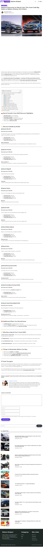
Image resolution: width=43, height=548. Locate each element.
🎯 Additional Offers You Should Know (10, 106)
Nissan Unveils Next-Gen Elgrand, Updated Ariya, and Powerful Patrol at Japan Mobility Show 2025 (28, 455)
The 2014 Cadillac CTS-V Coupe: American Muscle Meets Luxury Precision (28, 503)
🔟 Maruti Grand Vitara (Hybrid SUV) (11, 105)
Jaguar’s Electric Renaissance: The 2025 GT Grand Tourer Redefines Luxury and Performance (27, 512)
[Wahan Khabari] (5, 1)
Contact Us (34, 538)
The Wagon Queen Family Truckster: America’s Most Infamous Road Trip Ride (28, 493)
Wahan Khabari (16, 1)
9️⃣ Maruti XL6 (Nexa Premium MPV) (10, 104)
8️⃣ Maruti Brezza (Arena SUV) (9, 103)
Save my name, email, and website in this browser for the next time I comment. (19, 416)
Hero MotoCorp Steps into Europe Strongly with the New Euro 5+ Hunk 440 (28, 465)
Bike (22, 536)
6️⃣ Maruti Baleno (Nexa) (8, 100)
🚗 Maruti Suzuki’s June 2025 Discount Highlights (11, 92)
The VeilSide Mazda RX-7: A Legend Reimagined (25, 483)
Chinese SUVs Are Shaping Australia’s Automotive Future (26, 474)
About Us (34, 534)
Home (22, 534)
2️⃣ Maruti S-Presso (7, 96)
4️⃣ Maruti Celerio (7, 98)
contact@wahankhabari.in (7, 539)
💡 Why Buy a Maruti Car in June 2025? (10, 107)
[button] (35, 1)
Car (22, 538)
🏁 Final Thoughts (6, 110)
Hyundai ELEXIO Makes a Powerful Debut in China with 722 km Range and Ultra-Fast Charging (28, 437)
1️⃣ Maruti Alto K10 (7, 95)
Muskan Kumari (8, 11)
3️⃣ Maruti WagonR (7, 97)
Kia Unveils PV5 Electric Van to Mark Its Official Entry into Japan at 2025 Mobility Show (28, 446)
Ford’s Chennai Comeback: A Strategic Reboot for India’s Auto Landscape (28, 521)
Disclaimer (34, 536)
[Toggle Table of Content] (20, 91)
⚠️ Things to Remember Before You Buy (10, 109)
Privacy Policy (34, 539)
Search (39, 425)
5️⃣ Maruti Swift (6, 99)
